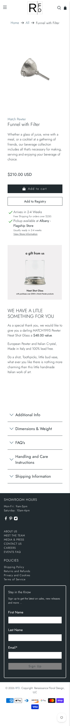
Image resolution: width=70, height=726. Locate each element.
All (27, 22)
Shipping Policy (14, 567)
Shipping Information (33, 476)
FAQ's (20, 443)
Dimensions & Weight (33, 429)
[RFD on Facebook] (6, 519)
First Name (15, 612)
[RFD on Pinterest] (11, 519)
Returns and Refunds (17, 571)
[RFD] (35, 8)
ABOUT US (10, 531)
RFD (17, 688)
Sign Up (35, 666)
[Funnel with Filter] (35, 69)
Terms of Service (14, 579)
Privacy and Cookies (17, 575)
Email (13, 647)
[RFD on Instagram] (16, 519)
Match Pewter (17, 119)
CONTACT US (13, 544)
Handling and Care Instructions (31, 459)
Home (15, 22)
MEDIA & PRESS (14, 540)
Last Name (15, 629)
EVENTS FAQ (12, 552)
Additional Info (27, 415)
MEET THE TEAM (14, 535)
